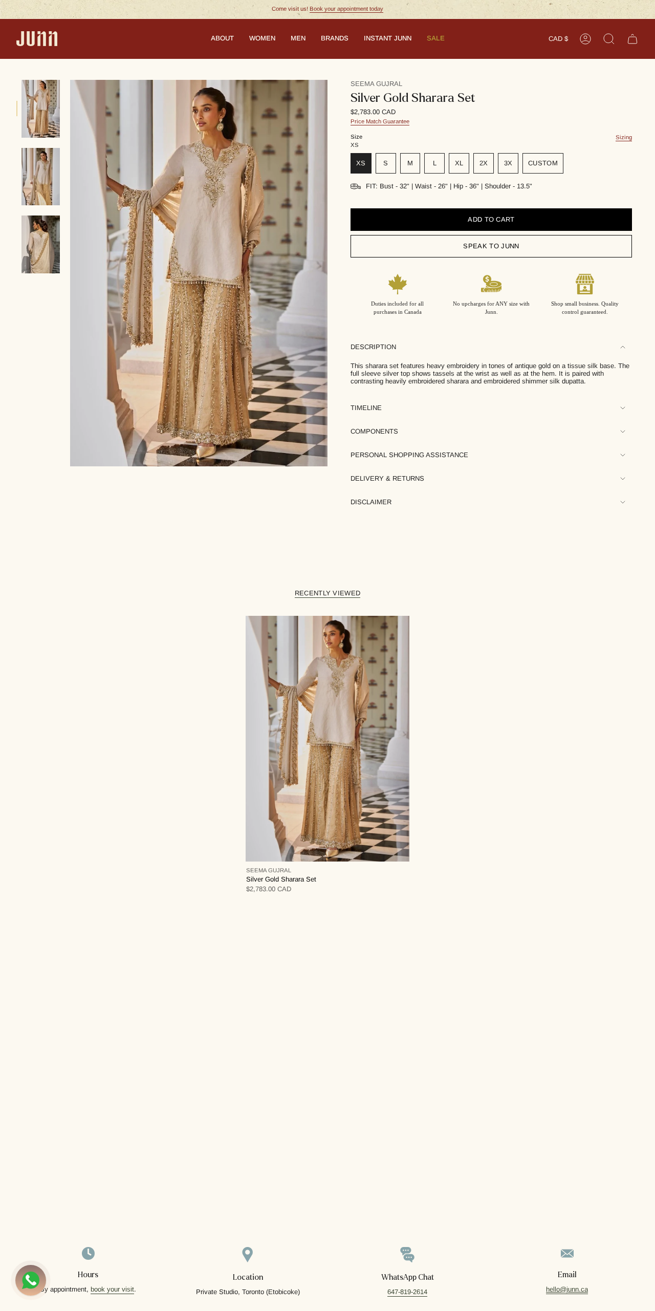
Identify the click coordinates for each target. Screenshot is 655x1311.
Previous (70, 273)
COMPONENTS (374, 431)
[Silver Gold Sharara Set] (327, 739)
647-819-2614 (407, 1292)
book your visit (112, 1289)
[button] (222, 39)
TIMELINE (366, 408)
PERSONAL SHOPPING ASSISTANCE (409, 455)
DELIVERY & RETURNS (387, 478)
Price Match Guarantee (380, 121)
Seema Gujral (376, 84)
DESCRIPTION (373, 347)
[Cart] (632, 39)
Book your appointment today (346, 9)
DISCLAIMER (371, 502)
